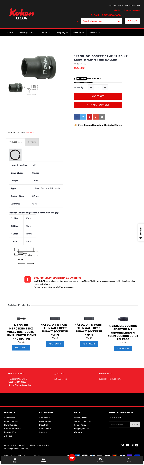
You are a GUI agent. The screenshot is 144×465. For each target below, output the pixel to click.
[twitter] (83, 117)
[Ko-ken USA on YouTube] (136, 445)
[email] (102, 117)
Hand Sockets (10, 425)
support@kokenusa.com (110, 379)
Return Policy (80, 425)
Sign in (117, 10)
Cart (134, 21)
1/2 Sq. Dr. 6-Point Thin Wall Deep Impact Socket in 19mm (55, 329)
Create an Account (132, 10)
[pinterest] (89, 117)
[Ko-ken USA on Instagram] (132, 445)
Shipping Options (81, 428)
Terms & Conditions (82, 421)
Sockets (43, 432)
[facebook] (77, 117)
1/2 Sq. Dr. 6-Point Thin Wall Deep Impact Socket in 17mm (89, 329)
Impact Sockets (11, 421)
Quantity (78, 87)
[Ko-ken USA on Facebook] (127, 445)
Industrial (43, 425)
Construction (45, 421)
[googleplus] (96, 117)
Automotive (44, 418)
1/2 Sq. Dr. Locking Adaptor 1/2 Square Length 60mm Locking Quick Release (123, 332)
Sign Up (135, 424)
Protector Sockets (12, 428)
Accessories (9, 418)
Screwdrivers (45, 428)
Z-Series (8, 436)
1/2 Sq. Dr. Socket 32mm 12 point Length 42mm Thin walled (101, 58)
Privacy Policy (80, 418)
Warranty (29, 132)
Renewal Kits (10, 432)
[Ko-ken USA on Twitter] (122, 445)
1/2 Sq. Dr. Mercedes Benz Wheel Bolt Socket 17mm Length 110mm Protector (21, 331)
